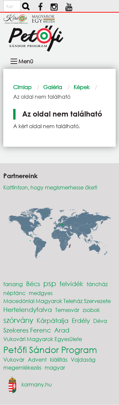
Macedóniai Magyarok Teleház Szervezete (57, 300)
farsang (13, 283)
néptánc (14, 292)
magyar (55, 367)
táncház (97, 283)
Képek (82, 86)
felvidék (71, 283)
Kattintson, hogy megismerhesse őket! (50, 187)
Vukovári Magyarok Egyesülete (42, 338)
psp (49, 283)
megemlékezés (22, 367)
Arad (61, 330)
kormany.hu (36, 384)
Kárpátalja (52, 320)
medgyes (41, 292)
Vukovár (13, 359)
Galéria (52, 86)
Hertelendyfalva (27, 309)
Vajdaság (83, 359)
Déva (100, 320)
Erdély (81, 320)
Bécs (33, 283)
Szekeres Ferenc (27, 330)
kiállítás (58, 359)
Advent (37, 359)
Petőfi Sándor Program (50, 349)
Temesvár (67, 309)
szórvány (18, 320)
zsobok (91, 309)
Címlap (22, 86)
